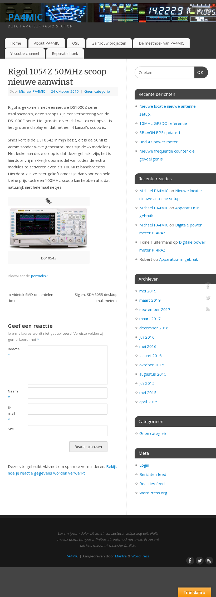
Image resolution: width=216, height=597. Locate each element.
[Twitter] (199, 12)
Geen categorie (97, 91)
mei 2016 (147, 346)
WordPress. (140, 556)
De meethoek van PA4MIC (161, 43)
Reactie (13, 352)
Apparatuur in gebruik (178, 259)
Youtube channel (24, 53)
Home (15, 43)
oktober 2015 (151, 364)
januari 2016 (150, 355)
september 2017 (154, 309)
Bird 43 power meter (158, 141)
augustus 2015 (152, 374)
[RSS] (208, 12)
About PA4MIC (46, 43)
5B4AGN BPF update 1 (160, 132)
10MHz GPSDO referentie (163, 123)
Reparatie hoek (65, 53)
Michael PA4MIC (32, 91)
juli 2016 (147, 337)
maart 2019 (150, 300)
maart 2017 (150, 318)
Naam (13, 394)
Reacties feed (152, 483)
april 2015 (148, 401)
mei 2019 (147, 290)
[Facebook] (190, 12)
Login (144, 465)
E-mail (11, 413)
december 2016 (154, 327)
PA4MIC (25, 17)
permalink (39, 275)
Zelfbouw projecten (109, 43)
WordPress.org (153, 492)
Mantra (121, 556)
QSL (75, 43)
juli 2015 (147, 383)
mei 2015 (147, 392)
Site (11, 429)
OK (199, 72)
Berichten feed (152, 474)
